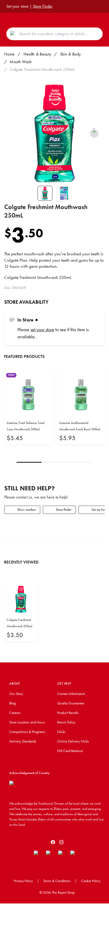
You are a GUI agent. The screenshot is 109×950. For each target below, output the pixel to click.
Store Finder (43, 6)
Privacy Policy (23, 880)
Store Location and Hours (27, 722)
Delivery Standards (22, 741)
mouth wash (21, 61)
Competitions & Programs (27, 731)
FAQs (61, 731)
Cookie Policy (90, 880)
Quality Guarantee (70, 703)
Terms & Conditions (57, 880)
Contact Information (71, 693)
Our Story (16, 693)
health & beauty (37, 54)
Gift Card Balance (70, 750)
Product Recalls (68, 712)
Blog (12, 703)
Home (9, 54)
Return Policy (66, 722)
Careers (15, 712)
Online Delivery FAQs (73, 741)
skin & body (70, 54)
